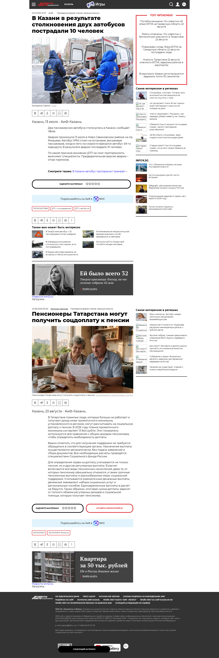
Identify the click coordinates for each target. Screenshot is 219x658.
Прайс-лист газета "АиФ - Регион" (119, 600)
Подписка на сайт (64, 600)
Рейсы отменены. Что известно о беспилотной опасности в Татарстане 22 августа (161, 37)
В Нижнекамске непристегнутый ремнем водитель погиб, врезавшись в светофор (112, 234)
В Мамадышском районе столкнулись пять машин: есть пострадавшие (61, 244)
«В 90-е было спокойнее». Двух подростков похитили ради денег (166, 136)
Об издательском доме (67, 596)
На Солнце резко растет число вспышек (164, 176)
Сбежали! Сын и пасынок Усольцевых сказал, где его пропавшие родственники (168, 127)
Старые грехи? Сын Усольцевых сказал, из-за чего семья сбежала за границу (167, 148)
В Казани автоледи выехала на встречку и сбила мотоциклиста (62, 253)
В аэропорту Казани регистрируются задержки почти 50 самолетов (161, 75)
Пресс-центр (89, 596)
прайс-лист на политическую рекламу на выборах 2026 (83, 603)
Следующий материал (84, 649)
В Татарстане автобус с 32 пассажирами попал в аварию (61, 232)
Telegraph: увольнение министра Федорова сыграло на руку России (166, 187)
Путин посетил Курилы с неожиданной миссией (161, 208)
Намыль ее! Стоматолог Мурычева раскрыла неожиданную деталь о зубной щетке (167, 327)
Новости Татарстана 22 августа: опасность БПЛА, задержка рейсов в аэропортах (161, 62)
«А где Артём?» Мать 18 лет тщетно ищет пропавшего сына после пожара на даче (167, 106)
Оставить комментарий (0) (109, 508)
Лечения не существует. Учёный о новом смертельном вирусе (166, 368)
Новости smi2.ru (42, 296)
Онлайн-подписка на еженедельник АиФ (144, 596)
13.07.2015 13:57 (39, 13)
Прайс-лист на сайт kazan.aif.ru (156, 600)
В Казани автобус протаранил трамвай (98, 171)
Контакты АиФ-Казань (88, 600)
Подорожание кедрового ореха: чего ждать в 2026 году (167, 197)
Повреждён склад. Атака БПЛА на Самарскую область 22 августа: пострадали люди (161, 50)
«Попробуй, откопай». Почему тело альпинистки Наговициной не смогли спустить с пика (167, 95)
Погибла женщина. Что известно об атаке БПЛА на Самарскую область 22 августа (161, 24)
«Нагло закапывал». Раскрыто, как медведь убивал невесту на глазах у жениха (167, 116)
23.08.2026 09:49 (40, 309)
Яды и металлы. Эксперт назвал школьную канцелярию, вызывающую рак (165, 317)
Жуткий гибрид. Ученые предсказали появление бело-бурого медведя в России (168, 338)
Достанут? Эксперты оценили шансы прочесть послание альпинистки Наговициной (168, 348)
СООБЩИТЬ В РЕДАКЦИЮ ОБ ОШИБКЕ (132, 603)
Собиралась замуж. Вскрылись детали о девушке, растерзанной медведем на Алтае (166, 359)
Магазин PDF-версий (109, 596)
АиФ (54, 105)
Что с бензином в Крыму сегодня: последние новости (165, 165)
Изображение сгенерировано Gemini (114, 395)
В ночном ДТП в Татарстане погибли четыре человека (110, 243)
